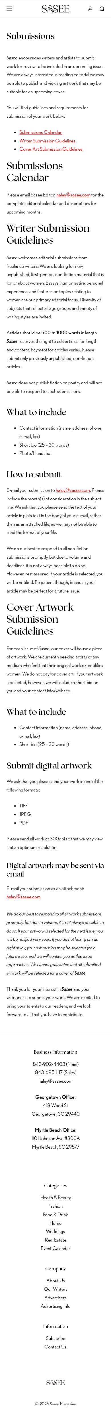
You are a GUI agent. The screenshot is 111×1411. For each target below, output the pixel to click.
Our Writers (55, 1289)
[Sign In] (90, 9)
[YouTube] (70, 1164)
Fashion (55, 1206)
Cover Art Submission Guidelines (51, 149)
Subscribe (55, 1338)
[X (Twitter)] (40, 1164)
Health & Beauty (55, 1197)
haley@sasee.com (73, 195)
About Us (55, 1280)
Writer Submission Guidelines (47, 141)
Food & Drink (55, 1214)
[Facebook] (25, 1164)
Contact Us (55, 1347)
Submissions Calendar (40, 132)
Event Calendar (55, 1248)
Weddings (55, 1231)
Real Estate (55, 1240)
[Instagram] (55, 1164)
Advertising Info (56, 1306)
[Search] (102, 9)
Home (55, 1223)
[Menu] (9, 9)
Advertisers (55, 1297)
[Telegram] (85, 1164)
